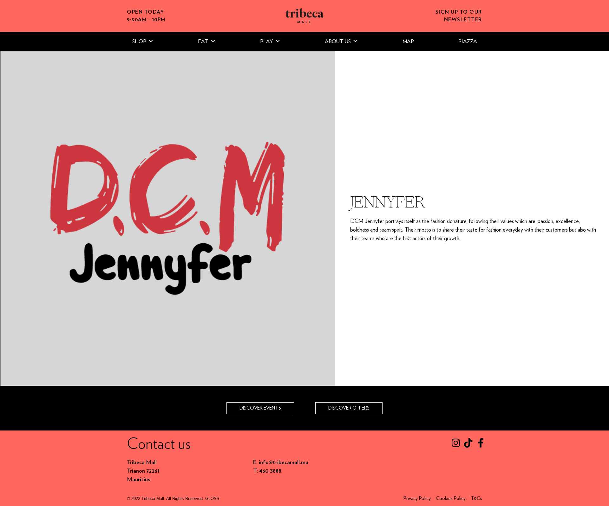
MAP (408, 41)
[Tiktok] (468, 443)
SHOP (139, 41)
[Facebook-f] (480, 443)
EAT (203, 41)
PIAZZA (467, 41)
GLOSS (212, 498)
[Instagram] (456, 443)
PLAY (266, 41)
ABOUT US (338, 41)
